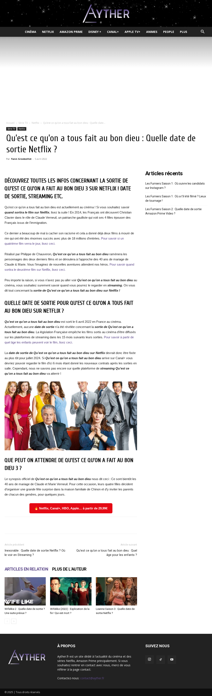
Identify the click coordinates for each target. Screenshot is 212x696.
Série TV (23, 123)
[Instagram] (149, 659)
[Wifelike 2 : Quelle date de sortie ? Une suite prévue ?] (25, 591)
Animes (151, 32)
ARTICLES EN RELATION (26, 569)
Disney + (94, 32)
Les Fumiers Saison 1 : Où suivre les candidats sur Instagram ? (175, 185)
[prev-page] (7, 621)
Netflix (48, 32)
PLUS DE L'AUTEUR (69, 569)
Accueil (10, 123)
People (168, 32)
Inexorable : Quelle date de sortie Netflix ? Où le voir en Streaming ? (35, 553)
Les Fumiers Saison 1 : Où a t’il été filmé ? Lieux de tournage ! (175, 198)
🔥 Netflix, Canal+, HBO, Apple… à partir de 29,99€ (70, 508)
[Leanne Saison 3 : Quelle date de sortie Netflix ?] (116, 591)
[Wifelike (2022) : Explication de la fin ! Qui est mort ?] (70, 591)
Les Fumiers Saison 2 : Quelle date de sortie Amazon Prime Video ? (173, 211)
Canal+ (113, 32)
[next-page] (13, 621)
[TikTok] (161, 659)
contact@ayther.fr (92, 678)
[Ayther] (106, 13)
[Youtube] (172, 659)
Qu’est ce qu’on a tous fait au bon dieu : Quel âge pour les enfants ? (106, 553)
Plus (183, 32)
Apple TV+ (132, 32)
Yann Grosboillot (21, 158)
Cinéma (30, 32)
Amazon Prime (71, 32)
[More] (130, 525)
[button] (202, 32)
